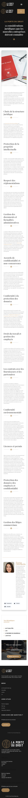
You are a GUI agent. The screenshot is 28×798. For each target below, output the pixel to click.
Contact (3, 776)
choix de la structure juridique (11, 123)
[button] (21, 4)
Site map (3, 775)
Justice (3, 764)
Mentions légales (5, 773)
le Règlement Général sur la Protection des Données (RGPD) (12, 315)
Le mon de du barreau (6, 761)
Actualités (3, 763)
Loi (2, 766)
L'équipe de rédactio (6, 777)
